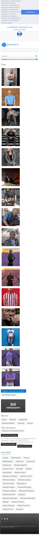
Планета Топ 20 (8, 469)
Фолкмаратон (21, 483)
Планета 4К (19, 461)
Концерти (22, 494)
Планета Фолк (15, 458)
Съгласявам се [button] (30, 12)
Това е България (8, 483)
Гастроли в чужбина (9, 491)
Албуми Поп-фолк (18, 502)
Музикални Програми (10, 498)
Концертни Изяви (8, 487)
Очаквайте (19, 509)
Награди (5, 502)
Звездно (28, 469)
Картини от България (10, 476)
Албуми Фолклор (8, 505)
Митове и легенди (9, 480)
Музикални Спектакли (26, 491)
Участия (26, 458)
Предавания (7, 465)
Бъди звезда (7, 472)
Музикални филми (20, 465)
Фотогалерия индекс (9, 395)
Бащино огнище (20, 472)
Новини (5, 458)
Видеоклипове (7, 461)
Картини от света (26, 476)
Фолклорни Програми (27, 498)
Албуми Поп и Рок (23, 505)
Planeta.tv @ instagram (9, 435)
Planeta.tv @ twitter (25, 446)
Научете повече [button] (7, 23)
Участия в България (24, 487)
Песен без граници (24, 480)
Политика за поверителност (10, 526)
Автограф (19, 469)
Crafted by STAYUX (32, 530)
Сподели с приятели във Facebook (13, 391)
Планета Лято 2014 (9, 494)
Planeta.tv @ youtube (8, 444)
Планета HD (31, 461)
